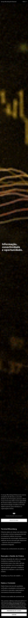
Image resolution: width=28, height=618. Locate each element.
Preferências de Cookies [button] (14, 610)
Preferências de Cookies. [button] (20, 607)
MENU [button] (24, 1)
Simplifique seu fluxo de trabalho (11, 576)
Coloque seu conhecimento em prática (12, 549)
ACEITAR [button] (14, 614)
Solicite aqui (14, 520)
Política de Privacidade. (14, 603)
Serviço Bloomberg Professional (8, 1)
